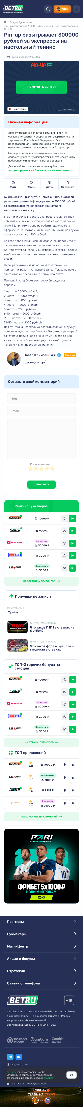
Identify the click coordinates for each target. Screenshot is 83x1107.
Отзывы (31, 187)
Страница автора (35, 362)
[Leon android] (64, 777)
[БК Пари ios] (72, 790)
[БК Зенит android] (64, 803)
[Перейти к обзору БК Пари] (15, 790)
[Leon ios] (72, 777)
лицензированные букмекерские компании (39, 170)
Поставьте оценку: (41, 464)
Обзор (13, 187)
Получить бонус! (41, 87)
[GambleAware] (57, 1040)
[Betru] (22, 1001)
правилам (49, 1078)
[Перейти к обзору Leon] (15, 777)
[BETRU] (13, 9)
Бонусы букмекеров (20, 22)
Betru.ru (11, 1072)
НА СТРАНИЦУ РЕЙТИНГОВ (39, 581)
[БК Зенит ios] (72, 803)
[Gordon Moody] (17, 1040)
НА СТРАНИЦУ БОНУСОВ (39, 742)
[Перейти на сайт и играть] (72, 518)
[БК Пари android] (64, 790)
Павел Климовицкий (40, 355)
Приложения (67, 187)
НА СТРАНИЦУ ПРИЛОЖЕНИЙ (39, 816)
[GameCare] (39, 1040)
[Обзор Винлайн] (15, 518)
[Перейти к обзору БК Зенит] (15, 803)
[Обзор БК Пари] (15, 530)
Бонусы (49, 187)
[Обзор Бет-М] (15, 556)
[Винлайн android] (64, 764)
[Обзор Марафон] (15, 543)
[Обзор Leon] (15, 568)
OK (71, 1074)
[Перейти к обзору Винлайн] (15, 764)
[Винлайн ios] (72, 764)
